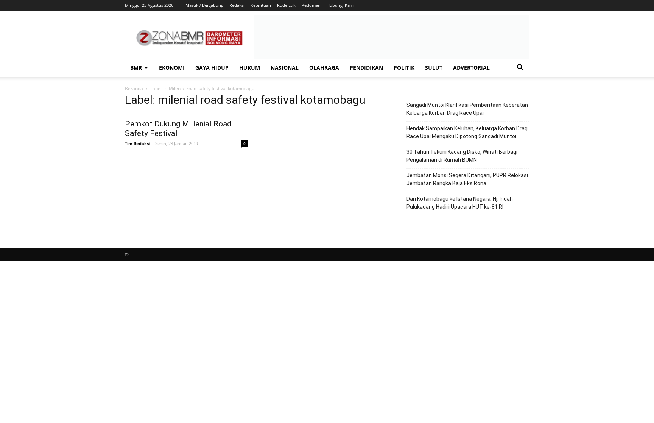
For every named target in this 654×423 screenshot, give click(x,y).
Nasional (285, 67)
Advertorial (471, 67)
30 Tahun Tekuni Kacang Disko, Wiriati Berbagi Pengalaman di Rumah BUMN (461, 156)
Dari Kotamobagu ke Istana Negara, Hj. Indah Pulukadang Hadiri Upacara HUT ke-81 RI (459, 203)
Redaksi (236, 5)
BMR (136, 67)
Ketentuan (261, 5)
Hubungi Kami (341, 5)
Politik (404, 67)
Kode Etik (286, 5)
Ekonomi (172, 67)
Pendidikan (366, 67)
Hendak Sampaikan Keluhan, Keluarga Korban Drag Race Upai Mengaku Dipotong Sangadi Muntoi (467, 132)
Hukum (249, 67)
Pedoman (311, 5)
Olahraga (324, 67)
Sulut (433, 67)
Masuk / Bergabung (204, 5)
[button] (520, 68)
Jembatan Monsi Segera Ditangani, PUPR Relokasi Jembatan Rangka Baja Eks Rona (467, 179)
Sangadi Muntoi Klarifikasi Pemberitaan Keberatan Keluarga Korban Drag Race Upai (467, 109)
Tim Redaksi (137, 143)
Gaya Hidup (212, 67)
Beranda (134, 88)
